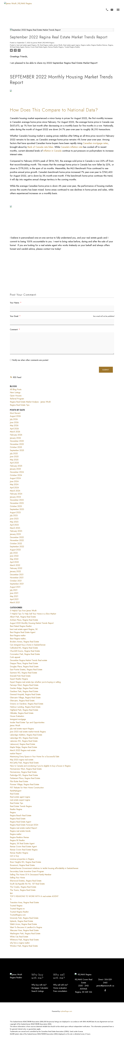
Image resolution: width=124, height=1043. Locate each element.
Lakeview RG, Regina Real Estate (24, 741)
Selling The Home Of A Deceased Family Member (30, 874)
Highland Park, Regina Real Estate (24, 710)
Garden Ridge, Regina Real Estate (24, 688)
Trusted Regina (16, 905)
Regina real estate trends (20, 831)
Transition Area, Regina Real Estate (24, 902)
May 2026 (14, 425)
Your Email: (14, 316)
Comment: (14, 329)
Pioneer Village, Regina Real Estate (24, 784)
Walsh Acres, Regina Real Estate (23, 924)
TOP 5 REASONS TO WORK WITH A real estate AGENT (34, 896)
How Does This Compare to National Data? (55, 110)
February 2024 (16, 493)
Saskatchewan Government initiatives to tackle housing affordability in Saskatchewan (44, 868)
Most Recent (15, 413)
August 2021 (15, 587)
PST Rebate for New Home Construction (27, 787)
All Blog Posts (15, 389)
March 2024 (15, 490)
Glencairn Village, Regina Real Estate (25, 697)
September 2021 (17, 583)
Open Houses (16, 395)
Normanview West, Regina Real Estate (26, 769)
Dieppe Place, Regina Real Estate (24, 663)
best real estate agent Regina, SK (28, 45)
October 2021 (16, 580)
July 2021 (13, 590)
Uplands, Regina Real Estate (21, 921)
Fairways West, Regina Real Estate (24, 685)
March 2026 (15, 431)
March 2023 (15, 528)
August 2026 (15, 416)
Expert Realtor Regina (19, 679)
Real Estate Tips (16, 803)
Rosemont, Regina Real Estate (22, 865)
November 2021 (16, 577)
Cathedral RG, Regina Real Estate (24, 647)
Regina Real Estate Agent (20, 821)
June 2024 (14, 481)
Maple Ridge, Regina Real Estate (23, 747)
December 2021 (16, 574)
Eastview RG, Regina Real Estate (23, 672)
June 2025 (14, 456)
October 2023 (16, 506)
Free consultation (60, 991)
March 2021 (15, 602)
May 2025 (14, 459)
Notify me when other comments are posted (30, 360)
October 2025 (16, 447)
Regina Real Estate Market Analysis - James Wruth (30, 401)
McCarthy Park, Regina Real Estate (24, 762)
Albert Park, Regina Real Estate (23, 616)
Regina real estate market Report (23, 828)
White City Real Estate (19, 936)
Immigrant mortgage (18, 719)
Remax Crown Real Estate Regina (23, 849)
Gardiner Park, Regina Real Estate (24, 691)
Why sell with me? (60, 984)
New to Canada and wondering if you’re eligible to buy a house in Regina (40, 765)
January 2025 (15, 469)
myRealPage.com (66, 1011)
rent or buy (14, 855)
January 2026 (15, 438)
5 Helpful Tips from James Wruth (23, 610)
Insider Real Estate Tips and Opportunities (27, 722)
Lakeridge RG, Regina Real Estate (24, 738)
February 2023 (16, 531)
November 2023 (17, 503)
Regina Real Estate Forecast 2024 (24, 824)
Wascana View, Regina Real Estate (24, 930)
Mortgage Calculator (39, 988)
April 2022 (14, 562)
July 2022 (14, 552)
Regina (13, 812)
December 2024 (17, 472)
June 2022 (14, 555)
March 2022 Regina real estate (23, 750)
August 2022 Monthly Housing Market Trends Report (32, 623)
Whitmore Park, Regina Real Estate (24, 939)
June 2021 (14, 593)
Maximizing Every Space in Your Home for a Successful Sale (34, 756)
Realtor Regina (16, 809)
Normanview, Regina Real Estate (23, 772)
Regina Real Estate (17, 818)
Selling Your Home (17, 877)
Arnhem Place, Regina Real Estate (24, 620)
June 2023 (14, 518)
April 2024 (14, 487)
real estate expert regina (20, 800)
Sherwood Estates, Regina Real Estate (25, 880)
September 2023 (17, 509)
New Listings (15, 392)
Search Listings (37, 991)
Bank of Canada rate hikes (40, 147)
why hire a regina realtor (20, 942)
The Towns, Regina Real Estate (22, 890)
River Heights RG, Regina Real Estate (25, 862)
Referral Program (17, 398)
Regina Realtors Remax (99, 45)
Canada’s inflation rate (71, 147)
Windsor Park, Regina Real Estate (24, 945)
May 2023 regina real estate (21, 759)
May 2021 (14, 596)
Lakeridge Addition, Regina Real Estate (26, 734)
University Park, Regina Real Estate (24, 918)
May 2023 (14, 521)
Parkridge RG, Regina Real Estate (24, 775)
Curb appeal (15, 657)
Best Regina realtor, (18, 638)
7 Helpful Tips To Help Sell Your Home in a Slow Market (33, 613)
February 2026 (16, 434)
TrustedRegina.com (18, 914)
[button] (107, 9)
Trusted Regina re (17, 908)
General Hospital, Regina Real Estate (25, 694)
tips (11, 893)
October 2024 (16, 475)
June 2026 (14, 422)
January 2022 (15, 571)
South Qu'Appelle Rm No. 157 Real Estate (27, 883)
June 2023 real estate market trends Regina (28, 731)
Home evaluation (60, 988)
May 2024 (14, 484)
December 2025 (17, 441)
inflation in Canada (52, 150)
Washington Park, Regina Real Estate (25, 933)
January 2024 (15, 497)
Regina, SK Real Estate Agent (22, 843)
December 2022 (17, 537)
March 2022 (15, 565)
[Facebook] (105, 990)
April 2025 (14, 462)
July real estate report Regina (22, 728)
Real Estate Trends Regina (21, 806)
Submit (105, 369)
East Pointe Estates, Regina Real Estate (26, 669)
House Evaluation (17, 716)
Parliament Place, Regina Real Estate (25, 778)
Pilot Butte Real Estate (19, 781)
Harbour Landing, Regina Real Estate (25, 707)
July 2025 (14, 453)
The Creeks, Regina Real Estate (23, 887)
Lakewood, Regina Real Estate (22, 744)
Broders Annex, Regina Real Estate (24, 641)
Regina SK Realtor (17, 840)
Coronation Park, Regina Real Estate (25, 654)
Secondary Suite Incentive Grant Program (27, 871)
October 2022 (16, 543)
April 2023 (14, 524)
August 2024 (15, 478)
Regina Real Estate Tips (19, 405)
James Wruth (58, 45)
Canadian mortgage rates (95, 143)
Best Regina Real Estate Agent (22, 632)
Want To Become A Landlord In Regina (26, 927)
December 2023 (17, 500)
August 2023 (15, 512)
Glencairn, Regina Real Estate (22, 700)
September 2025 (17, 450)
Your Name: (15, 302)
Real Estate (14, 793)
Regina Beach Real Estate (20, 815)
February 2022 (16, 568)
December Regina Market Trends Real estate (28, 660)
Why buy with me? (39, 984)
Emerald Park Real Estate (20, 675)
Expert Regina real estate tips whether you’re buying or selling (35, 682)
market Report (15, 753)
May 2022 (14, 559)
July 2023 (14, 515)
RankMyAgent (15, 790)
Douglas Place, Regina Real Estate (24, 666)
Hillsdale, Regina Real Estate (21, 713)
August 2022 (15, 549)
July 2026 (14, 419)
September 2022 (17, 546)
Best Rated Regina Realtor (21, 626)
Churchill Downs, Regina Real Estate (25, 651)
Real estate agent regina (71, 45)
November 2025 (17, 444)
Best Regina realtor (46, 45)
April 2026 (14, 428)
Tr (11, 899)
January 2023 (15, 534)
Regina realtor (85, 45)
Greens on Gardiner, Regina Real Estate (26, 703)
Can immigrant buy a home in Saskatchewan (28, 644)
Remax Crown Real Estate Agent (36, 47)
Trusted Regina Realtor (72, 47)
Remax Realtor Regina (55, 47)
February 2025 (16, 465)
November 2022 (17, 540)
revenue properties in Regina (22, 859)
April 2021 (14, 599)
